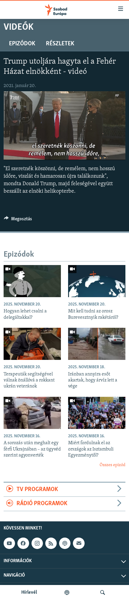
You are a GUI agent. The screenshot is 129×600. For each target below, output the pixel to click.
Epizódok (22, 44)
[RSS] (51, 543)
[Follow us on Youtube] (9, 543)
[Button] (18, 220)
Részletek (60, 44)
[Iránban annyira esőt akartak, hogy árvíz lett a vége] (96, 344)
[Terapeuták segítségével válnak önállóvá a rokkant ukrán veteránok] (32, 344)
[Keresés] (103, 592)
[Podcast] (64, 543)
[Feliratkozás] (78, 543)
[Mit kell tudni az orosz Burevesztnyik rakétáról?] (96, 281)
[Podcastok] (67, 592)
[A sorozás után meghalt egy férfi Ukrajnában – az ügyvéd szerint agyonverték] (32, 413)
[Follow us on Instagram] (37, 543)
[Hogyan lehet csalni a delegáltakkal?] (32, 281)
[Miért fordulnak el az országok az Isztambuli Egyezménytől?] (96, 413)
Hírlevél (29, 592)
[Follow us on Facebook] (23, 543)
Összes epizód (112, 465)
